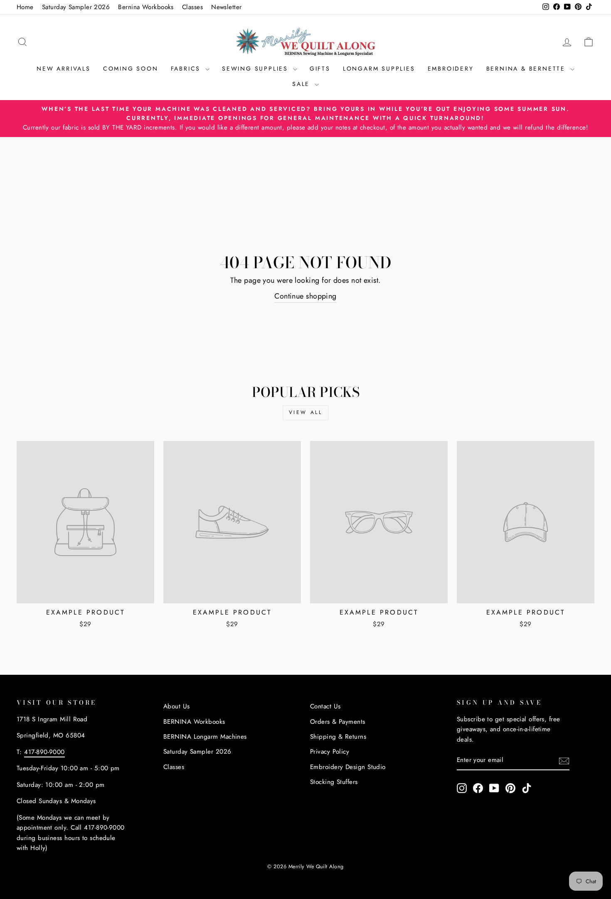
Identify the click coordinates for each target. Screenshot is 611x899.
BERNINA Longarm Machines (205, 736)
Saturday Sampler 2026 (76, 7)
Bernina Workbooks (146, 7)
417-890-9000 (44, 752)
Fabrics (187, 68)
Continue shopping (305, 296)
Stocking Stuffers (334, 781)
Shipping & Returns (338, 736)
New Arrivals (64, 68)
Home (25, 7)
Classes (192, 7)
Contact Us (325, 706)
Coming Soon (130, 68)
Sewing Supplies (256, 68)
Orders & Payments (337, 721)
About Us (176, 706)
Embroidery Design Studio (348, 767)
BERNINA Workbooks (194, 721)
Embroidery (451, 68)
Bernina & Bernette (527, 68)
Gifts (320, 68)
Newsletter (226, 7)
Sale (302, 84)
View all (306, 412)
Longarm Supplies (379, 68)
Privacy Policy (329, 751)
